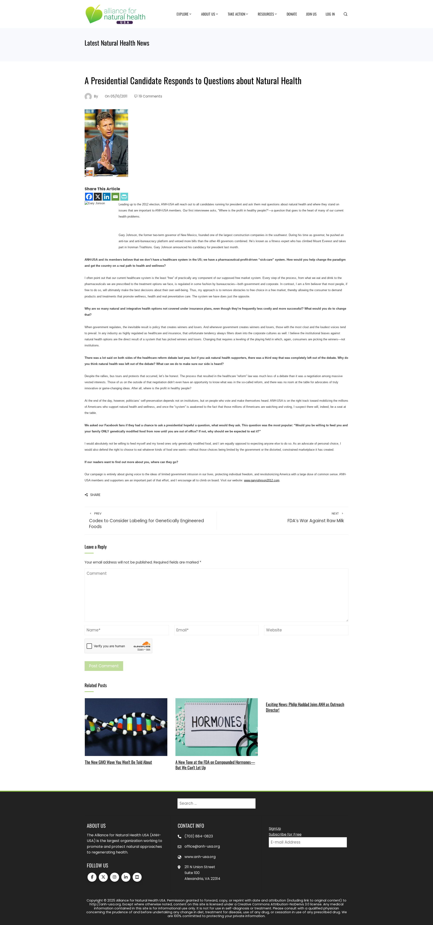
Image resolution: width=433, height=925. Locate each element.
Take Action (236, 13)
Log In (330, 13)
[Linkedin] (107, 197)
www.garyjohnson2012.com (261, 480)
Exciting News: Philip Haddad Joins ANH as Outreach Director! (305, 707)
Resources (266, 13)
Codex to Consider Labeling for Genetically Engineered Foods (146, 521)
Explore (183, 13)
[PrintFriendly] (124, 197)
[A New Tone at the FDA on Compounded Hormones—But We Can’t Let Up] (216, 727)
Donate (292, 13)
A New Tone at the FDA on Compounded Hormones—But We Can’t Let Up (215, 764)
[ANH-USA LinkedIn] (125, 877)
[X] (98, 197)
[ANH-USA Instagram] (114, 877)
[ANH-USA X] (103, 877)
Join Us (311, 13)
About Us (208, 13)
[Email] (115, 197)
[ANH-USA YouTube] (137, 877)
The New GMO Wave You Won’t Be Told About (118, 762)
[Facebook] (89, 197)
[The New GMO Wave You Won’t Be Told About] (126, 727)
